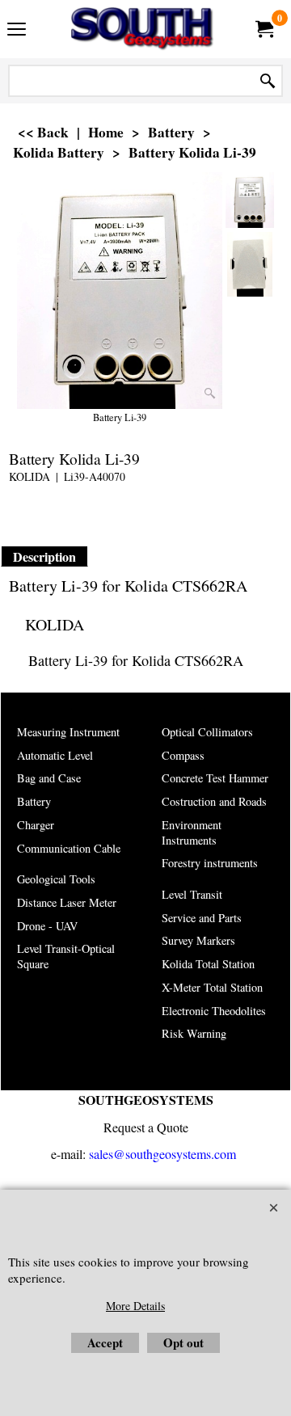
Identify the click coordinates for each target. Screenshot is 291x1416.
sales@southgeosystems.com (162, 1153)
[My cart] (263, 29)
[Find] (267, 81)
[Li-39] (250, 264)
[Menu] (16, 30)
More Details (135, 1305)
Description (44, 557)
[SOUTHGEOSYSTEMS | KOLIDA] (142, 29)
